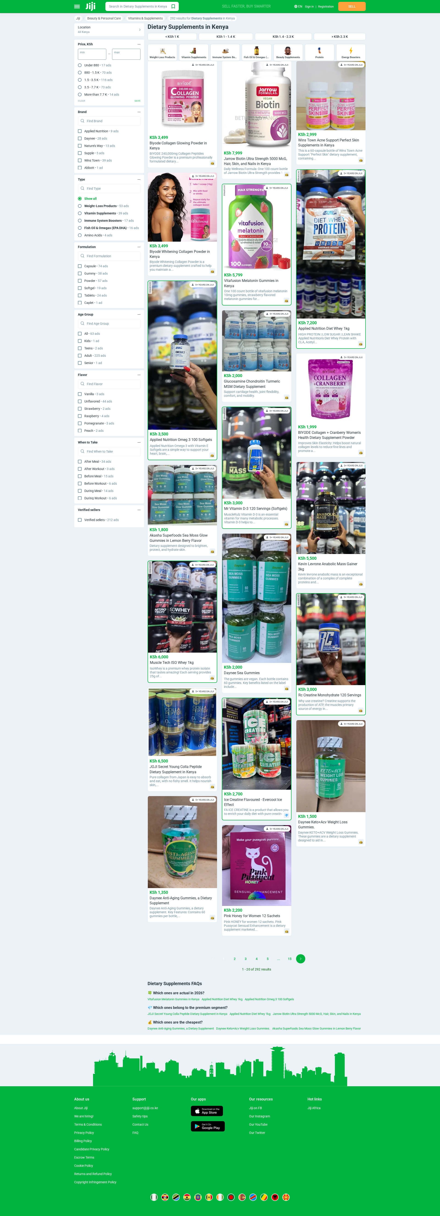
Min (82, 52)
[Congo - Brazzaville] (264, 1197)
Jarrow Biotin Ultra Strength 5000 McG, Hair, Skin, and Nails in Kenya (317, 1014)
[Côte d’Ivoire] (220, 1197)
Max (117, 52)
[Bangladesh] (231, 1197)
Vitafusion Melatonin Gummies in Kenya (173, 999)
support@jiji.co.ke (145, 1108)
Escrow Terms (84, 1157)
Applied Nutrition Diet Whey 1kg (222, 999)
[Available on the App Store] (207, 1111)
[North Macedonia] (286, 1197)
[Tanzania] (176, 1197)
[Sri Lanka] (242, 1197)
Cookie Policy (83, 1165)
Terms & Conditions (88, 1124)
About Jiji (81, 1108)
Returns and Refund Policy (93, 1174)
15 (290, 959)
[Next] (300, 958)
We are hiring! (84, 1116)
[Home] (90, 6)
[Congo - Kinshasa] (253, 1197)
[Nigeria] (154, 1197)
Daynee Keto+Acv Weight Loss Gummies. (243, 1028)
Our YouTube (258, 1124)
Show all (90, 198)
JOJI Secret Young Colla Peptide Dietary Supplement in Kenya (187, 1014)
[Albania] (275, 1197)
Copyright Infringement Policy (95, 1182)
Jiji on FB (255, 1108)
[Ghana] (187, 1197)
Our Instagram (259, 1116)
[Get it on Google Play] (208, 1127)
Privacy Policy (84, 1133)
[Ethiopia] (198, 1197)
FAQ (135, 1133)
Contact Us (140, 1124)
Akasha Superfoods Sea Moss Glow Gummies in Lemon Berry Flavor (316, 1028)
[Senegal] (209, 1197)
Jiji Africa (314, 1108)
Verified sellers (101, 520)
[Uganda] (165, 1197)
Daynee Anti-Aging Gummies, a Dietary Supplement (181, 1028)
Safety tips (140, 1116)
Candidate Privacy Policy (91, 1149)
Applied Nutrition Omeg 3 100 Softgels (269, 999)
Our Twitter (257, 1133)
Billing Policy (83, 1141)
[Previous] (212, 958)
